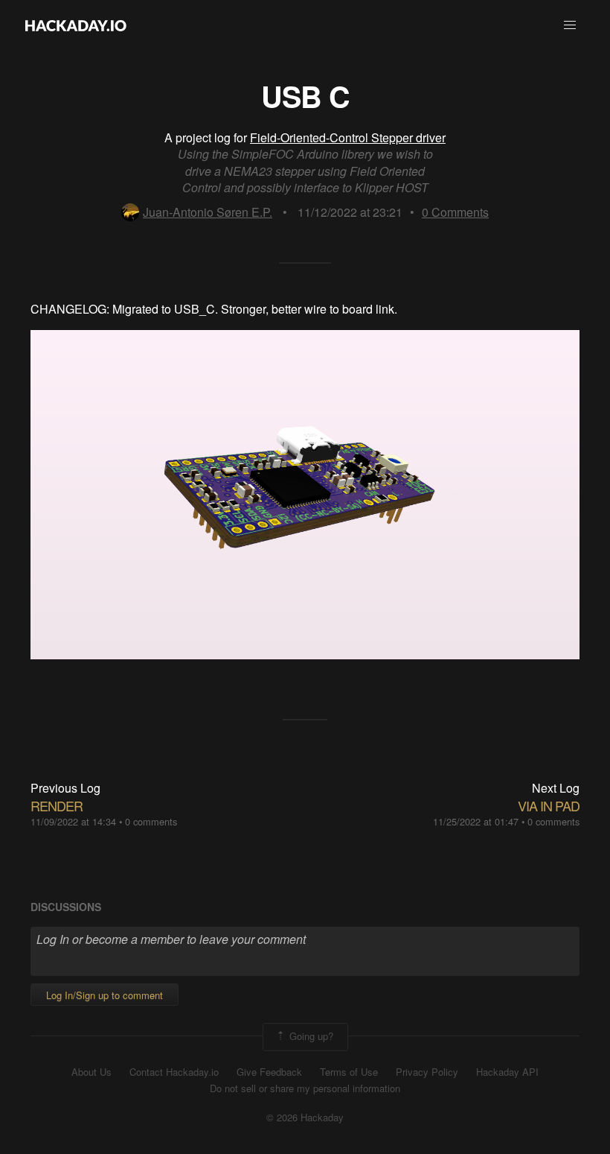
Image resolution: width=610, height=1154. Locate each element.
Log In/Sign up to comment (104, 995)
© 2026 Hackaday (305, 1117)
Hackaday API (507, 1072)
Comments (455, 212)
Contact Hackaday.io (174, 1072)
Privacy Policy (427, 1072)
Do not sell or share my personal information (305, 1088)
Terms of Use (349, 1072)
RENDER (56, 805)
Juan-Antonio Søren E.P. (207, 212)
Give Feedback (269, 1072)
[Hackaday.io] (76, 25)
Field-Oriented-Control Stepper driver (348, 137)
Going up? (309, 1035)
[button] (570, 25)
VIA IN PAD (549, 805)
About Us (91, 1072)
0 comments (151, 821)
